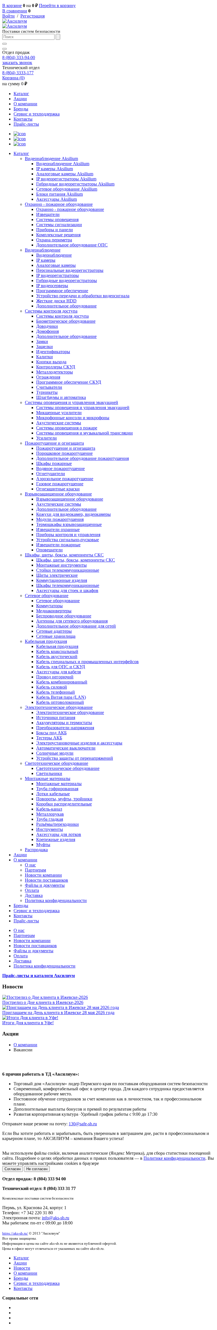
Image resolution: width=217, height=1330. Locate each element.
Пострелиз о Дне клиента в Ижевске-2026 (42, 1002)
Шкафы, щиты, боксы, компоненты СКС (64, 554)
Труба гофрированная (57, 788)
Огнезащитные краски (58, 488)
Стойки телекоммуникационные (67, 570)
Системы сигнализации (59, 224)
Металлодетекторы (54, 372)
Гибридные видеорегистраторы (66, 280)
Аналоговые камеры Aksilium (64, 173)
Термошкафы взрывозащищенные (69, 524)
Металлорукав (50, 814)
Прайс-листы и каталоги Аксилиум (38, 975)
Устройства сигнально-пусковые (67, 539)
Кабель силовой (51, 687)
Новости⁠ (22, 1268)
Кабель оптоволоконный (60, 702)
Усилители (46, 438)
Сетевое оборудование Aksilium (66, 189)
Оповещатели (49, 549)
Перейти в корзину (57, 5)
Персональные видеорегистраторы (69, 270)
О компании (25, 103)
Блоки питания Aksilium (59, 194)
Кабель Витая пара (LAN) (61, 697)
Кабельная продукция (46, 641)
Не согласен (36, 1169)
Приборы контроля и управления (68, 534)
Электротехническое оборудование (59, 707)
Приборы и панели (54, 229)
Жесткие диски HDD (56, 300)
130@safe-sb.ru (83, 1123)
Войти (8, 16)
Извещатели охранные (58, 529)
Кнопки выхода (51, 361)
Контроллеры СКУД (55, 366)
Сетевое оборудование (46, 595)
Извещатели (48, 214)
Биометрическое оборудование (66, 321)
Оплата (32, 890)
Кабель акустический (56, 656)
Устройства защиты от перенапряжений (74, 758)
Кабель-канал (49, 809)
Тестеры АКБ (49, 737)
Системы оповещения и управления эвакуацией (71, 402)
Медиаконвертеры (53, 610)
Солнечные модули (54, 753)
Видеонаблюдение (42, 250)
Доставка (34, 895)
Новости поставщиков (46, 880)
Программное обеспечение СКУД (68, 382)
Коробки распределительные (64, 804)
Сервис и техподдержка (37, 114)
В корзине (12, 5)
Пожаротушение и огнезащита (54, 443)
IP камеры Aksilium (54, 168)
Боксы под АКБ (51, 732)
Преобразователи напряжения (65, 727)
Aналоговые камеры (56, 265)
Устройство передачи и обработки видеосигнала (82, 295)
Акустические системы (58, 422)
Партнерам (35, 870)
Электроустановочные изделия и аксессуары (79, 743)
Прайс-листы (26, 124)
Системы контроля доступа (51, 311)
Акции (20, 98)
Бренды (21, 108)
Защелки (44, 346)
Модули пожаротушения (60, 519)
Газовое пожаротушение (59, 483)
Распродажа (36, 849)
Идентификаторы (53, 351)
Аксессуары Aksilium (56, 199)
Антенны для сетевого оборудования (72, 621)
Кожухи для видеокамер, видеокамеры (73, 514)
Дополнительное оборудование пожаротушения (82, 458)
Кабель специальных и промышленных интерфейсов (87, 661)
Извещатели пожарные (58, 544)
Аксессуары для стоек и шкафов (67, 590)
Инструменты (49, 829)
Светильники (49, 773)
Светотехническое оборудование (56, 763)
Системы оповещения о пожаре (66, 427)
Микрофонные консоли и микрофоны (72, 417)
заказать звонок (17, 62)
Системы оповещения (57, 219)
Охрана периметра (54, 239)
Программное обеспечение (62, 290)
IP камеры (45, 260)
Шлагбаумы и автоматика (61, 397)
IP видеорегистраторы (57, 275)
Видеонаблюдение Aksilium (51, 158)
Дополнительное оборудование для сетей (76, 626)
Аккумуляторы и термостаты (64, 722)
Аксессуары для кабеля (58, 671)
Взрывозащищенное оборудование (58, 494)
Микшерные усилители (59, 412)
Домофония (47, 331)
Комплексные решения (58, 234)
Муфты (43, 844)
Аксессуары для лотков (58, 834)
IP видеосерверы (52, 285)
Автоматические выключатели (66, 748)
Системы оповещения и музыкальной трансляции (84, 433)
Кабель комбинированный (61, 682)
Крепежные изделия (55, 839)
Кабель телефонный (55, 692)
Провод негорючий (54, 676)
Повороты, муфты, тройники (64, 798)
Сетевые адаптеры (54, 631)
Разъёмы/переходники (57, 824)
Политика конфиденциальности (56, 900)
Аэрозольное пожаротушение (64, 478)
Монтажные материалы (47, 778)
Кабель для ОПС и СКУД (60, 666)
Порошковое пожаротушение (64, 453)
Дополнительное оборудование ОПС (72, 245)
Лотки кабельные (53, 793)
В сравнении (14, 10)
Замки (42, 341)
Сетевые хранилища (55, 636)
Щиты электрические (57, 575)
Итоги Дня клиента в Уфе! (28, 1022)
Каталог (21, 93)
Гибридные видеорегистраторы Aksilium (75, 184)
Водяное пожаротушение (60, 468)
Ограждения (48, 377)
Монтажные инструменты (61, 565)
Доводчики (47, 326)
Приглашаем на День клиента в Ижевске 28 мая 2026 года (58, 1012)
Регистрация (32, 16)
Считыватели (49, 387)
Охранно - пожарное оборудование (59, 204)
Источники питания (55, 717)
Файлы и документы (45, 885)
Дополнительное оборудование (66, 305)
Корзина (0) (13, 77)
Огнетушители (50, 473)
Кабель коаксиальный (57, 651)
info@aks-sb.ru (55, 1217)
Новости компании (43, 875)
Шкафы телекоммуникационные (67, 585)
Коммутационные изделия (61, 580)
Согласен (13, 1169)
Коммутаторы (49, 605)
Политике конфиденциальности (174, 1158)
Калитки (44, 356)
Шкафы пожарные (54, 463)
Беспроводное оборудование (63, 615)
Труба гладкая (49, 819)
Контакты (23, 119)
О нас (30, 864)
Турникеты (47, 392)
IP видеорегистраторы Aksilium (66, 178)
